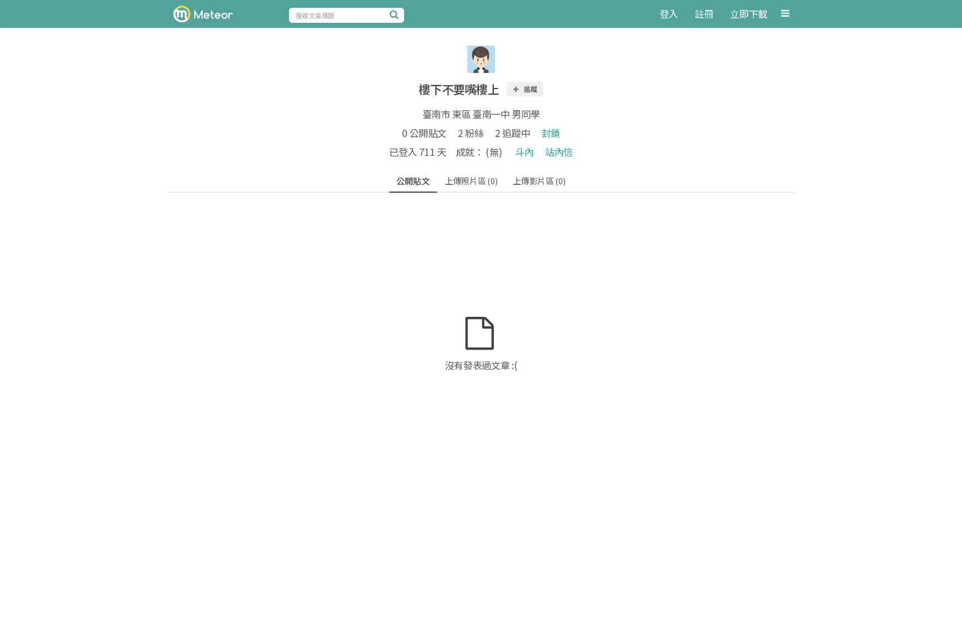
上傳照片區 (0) (471, 181)
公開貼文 (412, 181)
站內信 (559, 152)
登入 (669, 14)
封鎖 (551, 133)
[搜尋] (396, 14)
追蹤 (530, 89)
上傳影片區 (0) (539, 181)
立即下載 (748, 14)
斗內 (524, 152)
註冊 (704, 14)
